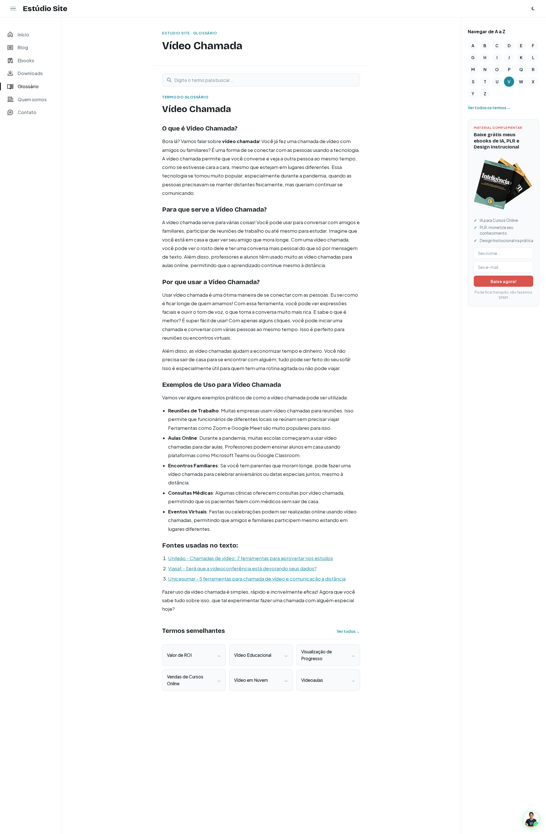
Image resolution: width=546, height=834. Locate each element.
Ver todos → (348, 631)
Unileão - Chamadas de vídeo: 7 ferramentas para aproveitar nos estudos (250, 558)
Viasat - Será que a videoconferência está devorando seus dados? (242, 568)
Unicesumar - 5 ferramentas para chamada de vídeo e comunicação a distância (257, 579)
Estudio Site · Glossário (189, 33)
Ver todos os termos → (489, 107)
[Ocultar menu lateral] (13, 8)
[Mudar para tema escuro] (533, 8)
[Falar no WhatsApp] (531, 819)
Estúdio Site (45, 8)
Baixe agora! (503, 281)
